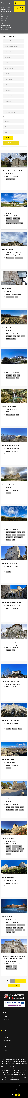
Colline (17, 257)
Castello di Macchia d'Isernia (11, 602)
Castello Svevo (7, 917)
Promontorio (9, 537)
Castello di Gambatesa (9, 563)
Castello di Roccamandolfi (10, 720)
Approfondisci (21, 3)
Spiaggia (8, 932)
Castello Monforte (8, 799)
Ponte (23, 534)
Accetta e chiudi (21, 8)
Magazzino (9, 927)
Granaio (14, 534)
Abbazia (8, 179)
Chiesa (13, 179)
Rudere (20, 728)
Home (5, 1016)
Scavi (17, 223)
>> (16, 985)
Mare (14, 927)
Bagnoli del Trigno (8, 249)
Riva (24, 930)
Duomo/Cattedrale (11, 969)
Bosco (14, 336)
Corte (23, 532)
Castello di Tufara (8, 759)
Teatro (21, 223)
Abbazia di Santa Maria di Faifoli (13, 171)
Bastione (8, 846)
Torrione (21, 809)
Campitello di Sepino (9, 328)
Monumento (20, 927)
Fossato (20, 846)
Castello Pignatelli (8, 877)
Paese (21, 257)
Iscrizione (6, 1025)
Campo (18, 336)
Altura (14, 375)
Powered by (11, 1095)
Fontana (8, 534)
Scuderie (8, 539)
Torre (13, 539)
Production (7, 1022)
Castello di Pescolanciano (10, 681)
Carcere (8, 532)
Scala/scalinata (10, 223)
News (5, 1035)
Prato (14, 338)
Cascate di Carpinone (9, 406)
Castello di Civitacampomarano (12, 524)
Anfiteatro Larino (8, 210)
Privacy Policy (8, 1040)
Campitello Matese (8, 367)
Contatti (6, 1037)
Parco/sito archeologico (12, 221)
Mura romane (16, 218)
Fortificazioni (10, 809)
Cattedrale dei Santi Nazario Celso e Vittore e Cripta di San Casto (13, 957)
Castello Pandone (8, 838)
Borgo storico (10, 257)
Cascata (13, 414)
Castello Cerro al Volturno (10, 445)
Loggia (19, 534)
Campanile (9, 966)
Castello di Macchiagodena (11, 642)
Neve (14, 377)
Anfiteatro (9, 218)
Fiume (17, 414)
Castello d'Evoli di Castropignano (13, 485)
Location (6, 1019)
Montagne (9, 338)
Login (5, 1050)
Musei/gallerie (20, 849)
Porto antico (18, 930)
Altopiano (9, 336)
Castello (8, 493)
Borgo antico (6, 288)
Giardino (8, 849)
